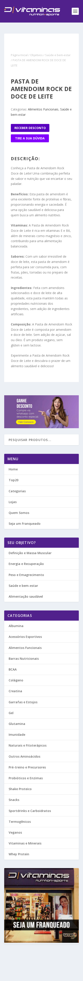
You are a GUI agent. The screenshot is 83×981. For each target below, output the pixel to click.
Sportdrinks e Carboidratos (30, 811)
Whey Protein (19, 854)
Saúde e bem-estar (58, 55)
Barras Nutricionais (24, 658)
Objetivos (36, 55)
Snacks (14, 800)
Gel (11, 713)
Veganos (15, 832)
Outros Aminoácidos (24, 756)
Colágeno (16, 680)
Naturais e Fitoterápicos (27, 745)
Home (13, 469)
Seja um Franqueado (25, 523)
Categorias (17, 491)
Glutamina (17, 724)
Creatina (15, 691)
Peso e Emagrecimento (26, 575)
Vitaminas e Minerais (25, 843)
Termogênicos (20, 821)
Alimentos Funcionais (43, 109)
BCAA (13, 669)
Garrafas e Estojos (23, 702)
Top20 (13, 480)
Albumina (16, 626)
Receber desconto (30, 128)
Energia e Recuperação (26, 564)
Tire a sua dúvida (30, 138)
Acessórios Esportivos (25, 637)
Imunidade (17, 734)
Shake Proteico (20, 789)
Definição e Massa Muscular (30, 553)
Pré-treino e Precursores (27, 767)
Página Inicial (19, 55)
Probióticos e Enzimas (26, 778)
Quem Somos (19, 513)
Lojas (13, 502)
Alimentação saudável (26, 596)
